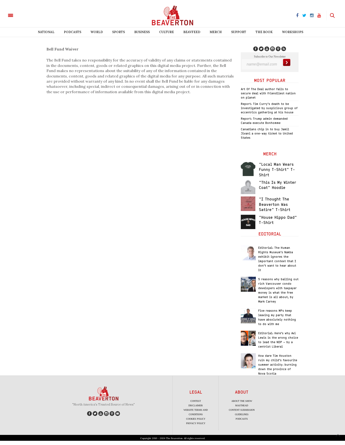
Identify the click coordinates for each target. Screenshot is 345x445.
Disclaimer (195, 405)
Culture (166, 32)
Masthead (241, 405)
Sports (118, 32)
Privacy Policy (195, 423)
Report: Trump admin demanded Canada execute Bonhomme (264, 121)
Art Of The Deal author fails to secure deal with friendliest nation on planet (268, 93)
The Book (264, 32)
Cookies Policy (195, 419)
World (97, 32)
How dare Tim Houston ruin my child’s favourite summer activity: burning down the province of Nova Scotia (277, 364)
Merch (216, 32)
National (46, 32)
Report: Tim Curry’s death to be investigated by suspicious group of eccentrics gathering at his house (269, 108)
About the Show (241, 401)
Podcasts (72, 32)
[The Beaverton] (26, 15)
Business (142, 32)
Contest (195, 401)
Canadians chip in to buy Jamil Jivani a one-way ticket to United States (267, 133)
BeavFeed (191, 32)
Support (238, 32)
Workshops (292, 32)
